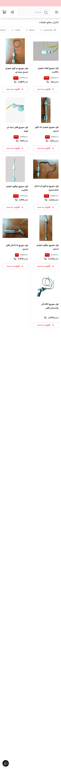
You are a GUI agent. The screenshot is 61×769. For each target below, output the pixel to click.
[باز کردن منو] (55, 12)
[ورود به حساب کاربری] (12, 12)
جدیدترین (48, 30)
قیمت (17, 30)
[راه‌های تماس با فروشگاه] (6, 763)
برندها (31, 30)
